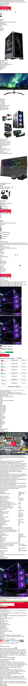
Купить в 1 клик (9, 352)
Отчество (2, 252)
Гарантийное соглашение (6, 631)
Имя (1, 250)
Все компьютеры (4, 620)
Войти (1, 267)
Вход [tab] (1, 260)
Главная (2, 279)
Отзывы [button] (2, 552)
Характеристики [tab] (4, 429)
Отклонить (2, 657)
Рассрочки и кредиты (19, 0)
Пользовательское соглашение (7, 639)
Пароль (2, 245)
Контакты (7, 3)
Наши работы (14, 2)
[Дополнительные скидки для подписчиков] (1, 641)
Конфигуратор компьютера (6, 0)
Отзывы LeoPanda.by (5, 2)
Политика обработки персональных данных (11, 635)
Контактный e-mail (4, 246)
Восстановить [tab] (3, 262)
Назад (1, 685)
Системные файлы (4, 660)
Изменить (2, 253)
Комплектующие (4, 623)
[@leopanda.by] (10, 10)
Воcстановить (3, 269)
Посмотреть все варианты (14, 386)
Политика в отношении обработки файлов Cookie (12, 636)
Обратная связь (21, 2)
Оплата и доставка (4, 628)
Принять (13, 657)
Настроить (8, 657)
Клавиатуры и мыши (5, 624)
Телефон (2, 248)
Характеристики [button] (4, 431)
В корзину (2, 352)
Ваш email (2, 264)
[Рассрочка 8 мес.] (22, 641)
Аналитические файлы (5, 675)
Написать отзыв (4, 557)
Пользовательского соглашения (20, 607)
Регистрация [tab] (3, 261)
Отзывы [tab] (2, 430)
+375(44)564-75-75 (5, 9)
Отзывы (2, 633)
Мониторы (2, 622)
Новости (2, 637)
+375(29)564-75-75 (5, 7)
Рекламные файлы (4, 668)
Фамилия (2, 249)
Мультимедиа (3, 626)
